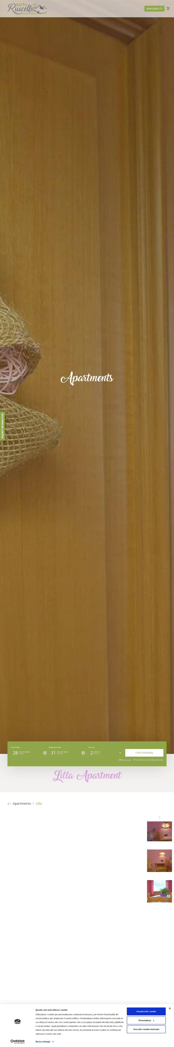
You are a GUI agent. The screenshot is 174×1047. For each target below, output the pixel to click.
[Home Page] (26, 8)
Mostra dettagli (43, 1041)
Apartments (22, 803)
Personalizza (145, 1020)
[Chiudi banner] (170, 1008)
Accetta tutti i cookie (146, 1011)
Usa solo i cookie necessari (146, 1029)
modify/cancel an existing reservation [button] (149, 760)
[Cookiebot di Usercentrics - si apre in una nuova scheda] (17, 1042)
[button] (30, 753)
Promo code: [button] (126, 760)
